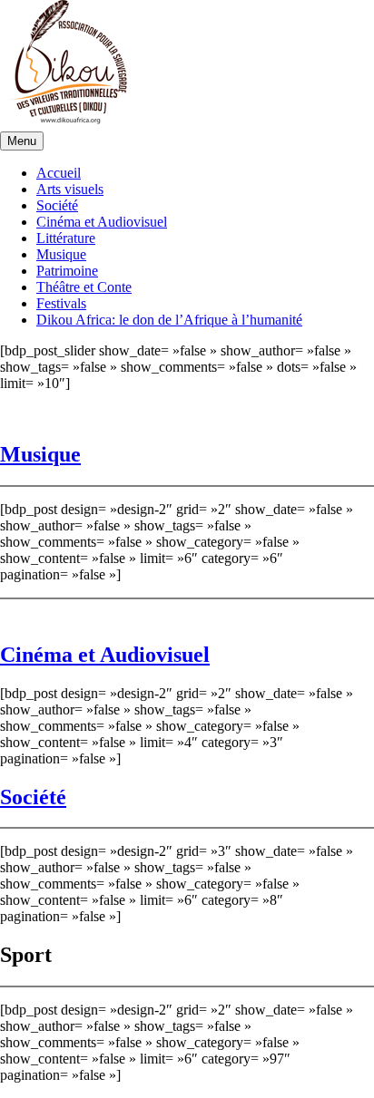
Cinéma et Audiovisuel (101, 221)
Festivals (61, 303)
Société (57, 205)
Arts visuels (69, 189)
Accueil (58, 172)
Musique (61, 254)
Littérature (65, 238)
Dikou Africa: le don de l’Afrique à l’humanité (169, 319)
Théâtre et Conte (84, 287)
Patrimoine (67, 270)
